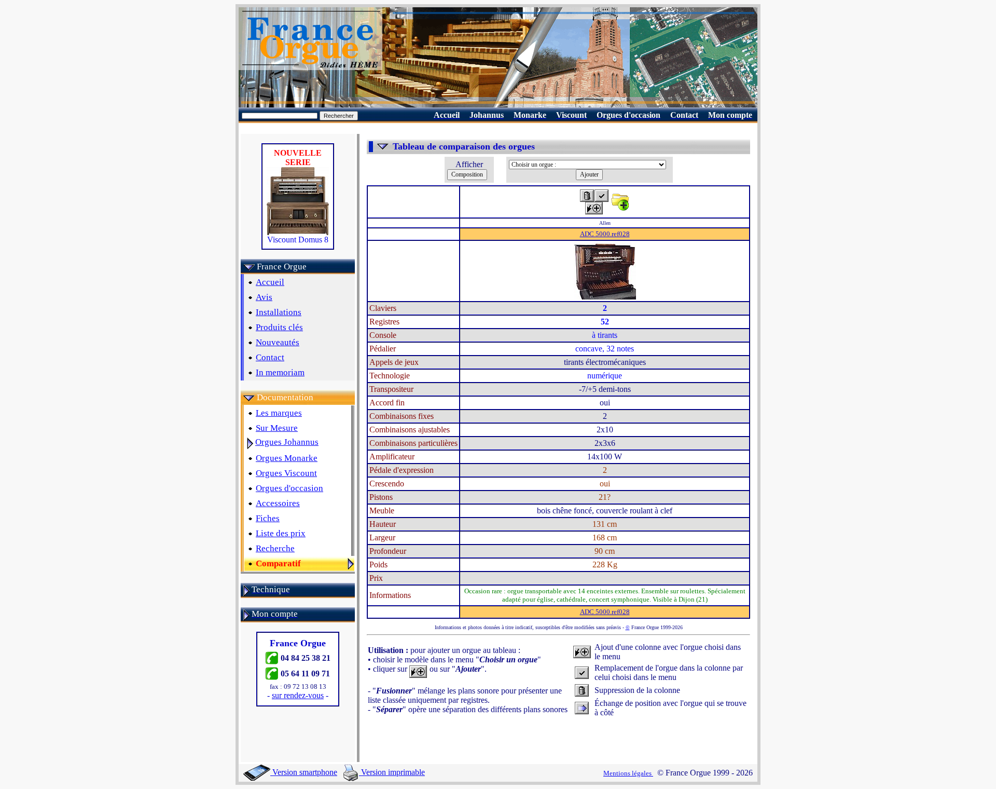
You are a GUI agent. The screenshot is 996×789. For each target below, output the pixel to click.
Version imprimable (392, 772)
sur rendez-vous (298, 695)
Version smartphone (303, 772)
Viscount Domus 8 (297, 239)
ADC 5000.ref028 (605, 234)
